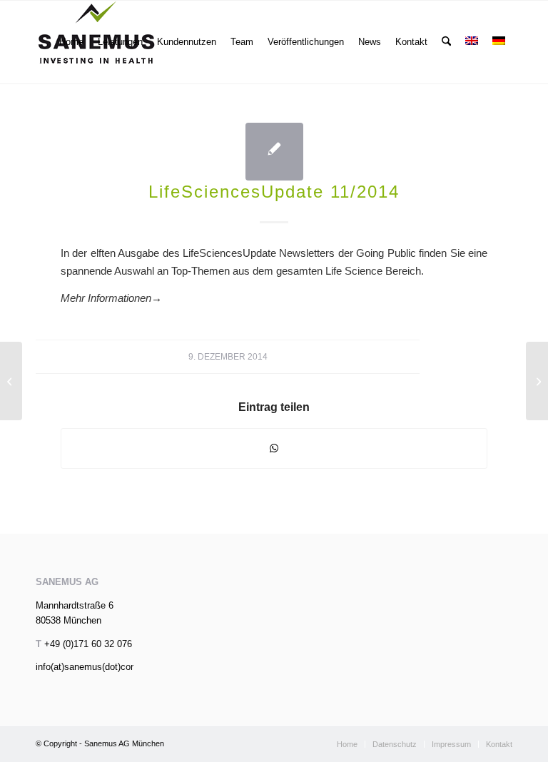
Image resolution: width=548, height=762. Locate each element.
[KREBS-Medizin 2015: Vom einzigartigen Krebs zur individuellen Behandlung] (11, 381)
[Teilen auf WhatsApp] (274, 448)
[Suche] (446, 42)
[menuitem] (71, 42)
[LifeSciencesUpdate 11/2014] (274, 152)
